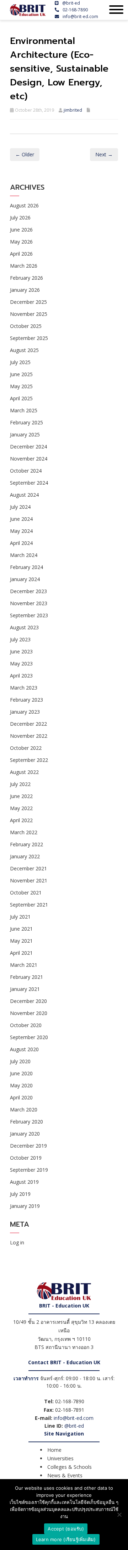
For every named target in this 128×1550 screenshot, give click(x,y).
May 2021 (21, 940)
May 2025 (21, 386)
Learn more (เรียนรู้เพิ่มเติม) (66, 1539)
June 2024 (21, 518)
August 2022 (24, 772)
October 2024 (26, 470)
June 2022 (21, 796)
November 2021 (28, 880)
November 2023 (28, 603)
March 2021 (23, 964)
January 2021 (25, 989)
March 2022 (23, 832)
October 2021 (26, 892)
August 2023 (24, 627)
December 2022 (28, 723)
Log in (17, 1242)
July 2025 (20, 362)
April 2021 (21, 952)
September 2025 (29, 338)
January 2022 (25, 856)
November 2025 (28, 314)
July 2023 (20, 639)
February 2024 (26, 567)
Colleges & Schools (69, 1466)
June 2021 (21, 928)
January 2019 (25, 1206)
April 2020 (21, 1097)
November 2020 (28, 1013)
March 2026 (23, 265)
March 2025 (23, 410)
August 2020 (24, 1049)
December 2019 (28, 1145)
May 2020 (21, 1085)
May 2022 (21, 808)
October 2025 (26, 326)
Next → (104, 154)
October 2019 (26, 1157)
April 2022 (21, 820)
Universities (60, 1458)
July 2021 (20, 916)
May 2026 (21, 241)
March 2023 (23, 687)
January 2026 (25, 289)
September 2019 (29, 1169)
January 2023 (25, 711)
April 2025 (21, 398)
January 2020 (25, 1133)
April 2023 (21, 675)
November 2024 (28, 458)
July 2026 (20, 217)
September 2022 (29, 760)
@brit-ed (71, 3)
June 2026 (21, 229)
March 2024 (23, 555)
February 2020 (26, 1121)
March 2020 (23, 1109)
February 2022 (26, 844)
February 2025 (26, 422)
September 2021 (29, 904)
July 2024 (20, 506)
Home (54, 1449)
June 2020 (21, 1073)
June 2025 (21, 374)
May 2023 (21, 663)
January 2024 (25, 579)
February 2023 (26, 699)
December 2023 (28, 591)
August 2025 (24, 350)
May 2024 (21, 531)
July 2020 (20, 1061)
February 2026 (26, 277)
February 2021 (26, 977)
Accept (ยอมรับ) (66, 1529)
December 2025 (28, 302)
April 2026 (21, 253)
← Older (24, 154)
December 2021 (28, 868)
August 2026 (24, 205)
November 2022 (28, 735)
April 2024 (21, 543)
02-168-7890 (75, 10)
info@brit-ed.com (80, 16)
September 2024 (29, 482)
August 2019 (24, 1181)
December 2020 (28, 1001)
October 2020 (26, 1025)
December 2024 (28, 446)
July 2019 (20, 1194)
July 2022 (20, 784)
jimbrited (73, 110)
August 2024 (24, 494)
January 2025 (25, 434)
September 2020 (29, 1037)
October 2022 (26, 748)
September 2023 (29, 615)
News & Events (64, 1475)
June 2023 (21, 651)
